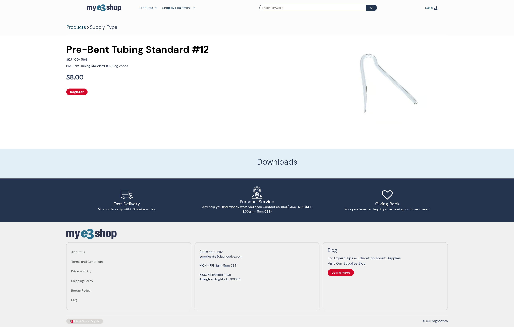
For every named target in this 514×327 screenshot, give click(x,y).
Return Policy (81, 290)
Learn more (340, 272)
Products (146, 8)
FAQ (74, 300)
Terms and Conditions (87, 262)
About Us (78, 252)
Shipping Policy (82, 281)
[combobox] (311, 8)
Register (77, 92)
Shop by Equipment (176, 8)
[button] (431, 7)
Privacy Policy (81, 271)
